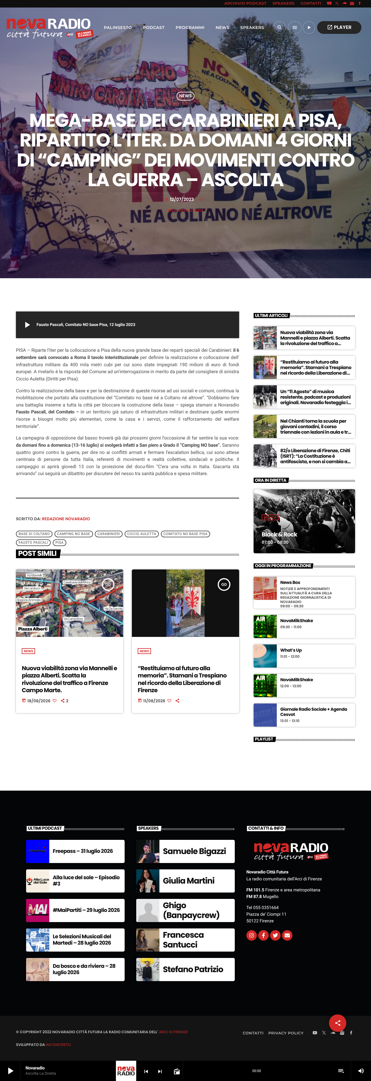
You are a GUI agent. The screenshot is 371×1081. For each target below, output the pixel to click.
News (185, 96)
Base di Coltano (34, 534)
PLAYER (339, 27)
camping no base (73, 534)
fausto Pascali (33, 543)
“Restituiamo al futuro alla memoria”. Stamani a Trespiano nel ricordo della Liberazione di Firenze (182, 679)
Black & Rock (279, 534)
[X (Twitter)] (337, 4)
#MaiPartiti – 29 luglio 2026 (86, 910)
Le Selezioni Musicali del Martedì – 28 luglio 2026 (82, 940)
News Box (290, 582)
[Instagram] (352, 4)
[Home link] (37, 27)
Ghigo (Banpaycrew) (191, 910)
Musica (270, 517)
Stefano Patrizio (193, 969)
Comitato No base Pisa (185, 534)
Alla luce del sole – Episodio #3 (86, 881)
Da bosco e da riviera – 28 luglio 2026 (84, 969)
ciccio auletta (141, 534)
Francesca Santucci (183, 939)
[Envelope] (287, 935)
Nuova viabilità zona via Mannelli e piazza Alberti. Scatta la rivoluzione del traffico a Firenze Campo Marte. (69, 679)
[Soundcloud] (344, 4)
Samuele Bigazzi (194, 851)
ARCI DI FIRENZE (173, 1032)
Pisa (59, 543)
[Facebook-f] (263, 935)
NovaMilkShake (296, 621)
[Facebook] (359, 4)
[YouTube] (329, 4)
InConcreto (58, 1044)
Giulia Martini (188, 880)
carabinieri (108, 534)
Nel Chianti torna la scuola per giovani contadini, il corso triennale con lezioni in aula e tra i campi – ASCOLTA (315, 429)
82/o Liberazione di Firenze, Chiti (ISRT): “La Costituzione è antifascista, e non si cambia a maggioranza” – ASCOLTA (315, 459)
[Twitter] (275, 935)
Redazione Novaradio (66, 519)
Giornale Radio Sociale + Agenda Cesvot (313, 712)
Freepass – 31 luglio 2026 (83, 851)
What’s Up (291, 650)
